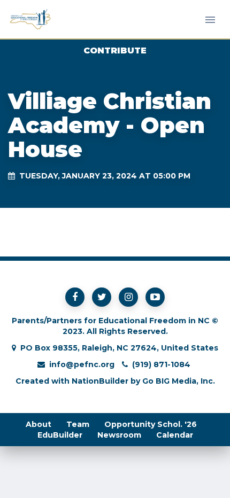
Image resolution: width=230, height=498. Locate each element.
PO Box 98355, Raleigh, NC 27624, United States (119, 348)
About (38, 424)
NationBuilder (100, 381)
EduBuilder (59, 435)
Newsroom (119, 435)
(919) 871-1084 (161, 364)
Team (77, 424)
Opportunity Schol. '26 (150, 424)
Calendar (174, 435)
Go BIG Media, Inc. (178, 381)
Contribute (115, 50)
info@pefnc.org (81, 364)
